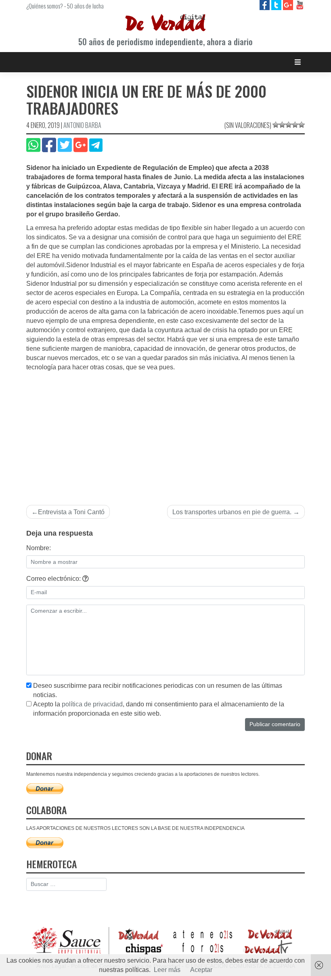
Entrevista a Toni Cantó (71, 512)
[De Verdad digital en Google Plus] (289, 4)
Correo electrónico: (54, 578)
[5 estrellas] (301, 124)
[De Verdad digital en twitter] (277, 4)
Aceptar (201, 969)
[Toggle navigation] (298, 62)
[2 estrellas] (282, 124)
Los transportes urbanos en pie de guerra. (231, 512)
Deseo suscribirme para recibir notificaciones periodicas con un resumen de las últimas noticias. (157, 690)
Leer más (167, 969)
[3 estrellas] (288, 124)
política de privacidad (92, 704)
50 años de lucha (85, 5)
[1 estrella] (275, 124)
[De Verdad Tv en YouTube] (300, 4)
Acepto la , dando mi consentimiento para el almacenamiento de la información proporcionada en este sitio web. (158, 709)
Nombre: (38, 548)
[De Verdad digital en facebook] (265, 4)
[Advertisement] (165, 432)
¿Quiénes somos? (44, 5)
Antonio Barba (82, 125)
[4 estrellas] (295, 124)
